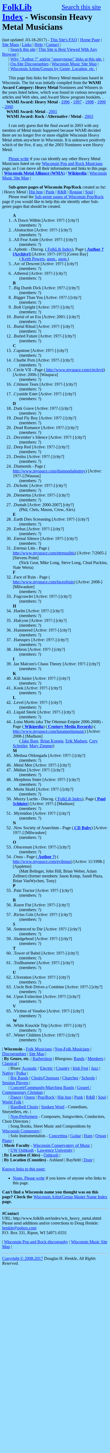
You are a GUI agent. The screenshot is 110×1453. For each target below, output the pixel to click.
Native (7, 1073)
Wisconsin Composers (21, 1131)
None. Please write (29, 1178)
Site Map (36, 1054)
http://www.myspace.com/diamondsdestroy (49, 471)
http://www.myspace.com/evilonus (42, 861)
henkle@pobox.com (19, 1228)
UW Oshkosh (22, 1150)
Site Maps (10, 44)
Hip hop (36, 192)
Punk (50, 192)
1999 (101, 102)
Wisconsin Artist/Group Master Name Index (70, 1197)
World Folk (11, 1102)
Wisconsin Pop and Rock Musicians (72, 163)
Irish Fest (80, 1068)
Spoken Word (52, 1107)
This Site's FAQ (63, 39)
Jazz (94, 1068)
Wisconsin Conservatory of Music (61, 1145)
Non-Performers (24, 1116)
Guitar (75, 1135)
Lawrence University (55, 1150)
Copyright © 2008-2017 (22, 1258)
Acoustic (29, 1068)
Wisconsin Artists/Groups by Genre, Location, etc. (52, 68)
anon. (51, 259)
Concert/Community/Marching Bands (42, 1087)
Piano (7, 1140)
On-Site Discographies (29, 64)
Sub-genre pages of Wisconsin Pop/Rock (69, 196)
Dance (15, 1097)
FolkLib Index (17, 12)
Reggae (75, 192)
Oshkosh (51, 1155)
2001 (53, 111)
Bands (79, 1058)
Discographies (14, 1054)
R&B (61, 192)
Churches (70, 1078)
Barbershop (42, 1058)
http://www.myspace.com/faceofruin (43, 582)
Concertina (58, 1135)
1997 (77, 102)
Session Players (15, 1082)
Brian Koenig (51, 741)
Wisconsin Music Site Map (74, 64)
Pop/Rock (46, 1097)
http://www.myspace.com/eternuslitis (44, 553)
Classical (9, 1063)
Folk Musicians (39, 1049)
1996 (65, 102)
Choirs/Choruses (45, 1078)
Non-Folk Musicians (72, 1049)
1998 (89, 102)
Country (63, 1068)
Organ (100, 1135)
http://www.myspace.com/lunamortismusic (48, 731)
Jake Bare (29, 741)
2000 (9, 106)
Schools (88, 1078)
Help (38, 44)
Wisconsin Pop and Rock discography (36, 1242)
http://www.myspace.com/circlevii (74, 369)
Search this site (81, 6)
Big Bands (19, 1078)
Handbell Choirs (24, 1107)
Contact (52, 44)
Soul (89, 192)
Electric (46, 1068)
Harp (88, 1135)
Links (27, 44)
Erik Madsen (76, 741)
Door (88, 1160)
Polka (21, 1073)
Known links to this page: (23, 1169)
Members (95, 1058)
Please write (19, 158)
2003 (89, 116)
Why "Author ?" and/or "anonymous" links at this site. (56, 59)
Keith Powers (33, 259)
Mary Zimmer (41, 746)
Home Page (90, 39)
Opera (29, 1097)
